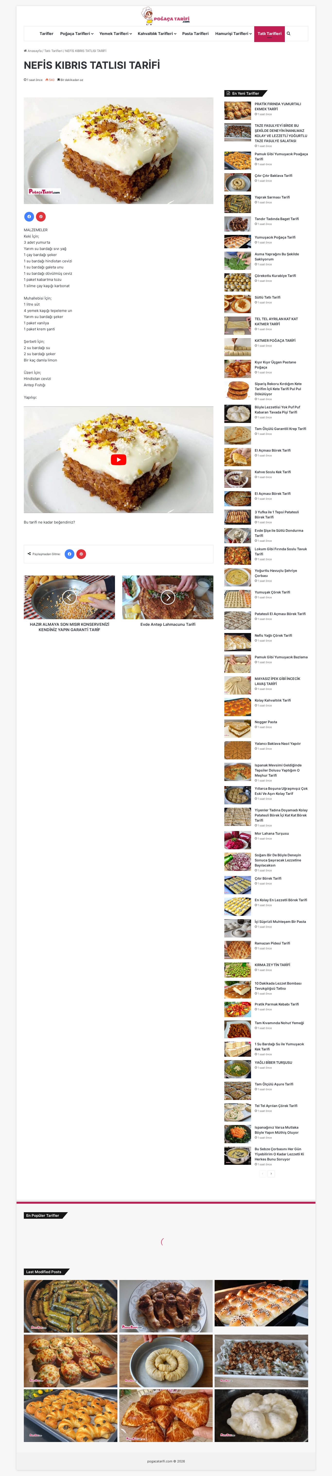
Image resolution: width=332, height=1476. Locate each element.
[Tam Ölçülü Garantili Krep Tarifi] (237, 435)
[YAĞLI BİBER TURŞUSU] (237, 1069)
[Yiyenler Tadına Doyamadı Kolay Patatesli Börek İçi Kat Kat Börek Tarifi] (237, 817)
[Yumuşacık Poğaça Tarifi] (237, 241)
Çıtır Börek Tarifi (268, 878)
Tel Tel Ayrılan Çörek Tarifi (276, 1106)
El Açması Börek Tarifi (273, 450)
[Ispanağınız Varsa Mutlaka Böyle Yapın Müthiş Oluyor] (237, 1134)
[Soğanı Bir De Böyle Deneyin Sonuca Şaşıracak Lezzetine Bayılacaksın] (237, 862)
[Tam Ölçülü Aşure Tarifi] (237, 1091)
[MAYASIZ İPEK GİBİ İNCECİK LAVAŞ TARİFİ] (237, 685)
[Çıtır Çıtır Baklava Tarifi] (237, 182)
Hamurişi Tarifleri (231, 33)
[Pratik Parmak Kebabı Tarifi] (237, 1009)
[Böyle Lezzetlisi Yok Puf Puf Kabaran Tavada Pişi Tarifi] (237, 414)
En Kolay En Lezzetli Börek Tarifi (281, 900)
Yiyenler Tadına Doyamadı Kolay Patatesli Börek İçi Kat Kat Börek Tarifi (281, 815)
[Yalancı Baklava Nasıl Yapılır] (237, 750)
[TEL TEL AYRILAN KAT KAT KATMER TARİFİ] (237, 326)
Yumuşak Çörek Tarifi (272, 592)
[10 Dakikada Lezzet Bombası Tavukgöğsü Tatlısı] (237, 989)
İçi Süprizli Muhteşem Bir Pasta (280, 921)
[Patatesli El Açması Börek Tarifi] (237, 620)
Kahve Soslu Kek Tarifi (273, 472)
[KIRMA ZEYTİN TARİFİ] (237, 970)
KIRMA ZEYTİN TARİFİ (272, 965)
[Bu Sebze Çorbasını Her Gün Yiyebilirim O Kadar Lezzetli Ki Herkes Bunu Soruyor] (237, 1156)
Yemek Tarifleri (113, 33)
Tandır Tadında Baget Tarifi (277, 219)
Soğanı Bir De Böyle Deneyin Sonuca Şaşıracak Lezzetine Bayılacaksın (278, 860)
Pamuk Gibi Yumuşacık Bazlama (281, 657)
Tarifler (46, 33)
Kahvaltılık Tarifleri (155, 33)
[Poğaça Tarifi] (166, 16)
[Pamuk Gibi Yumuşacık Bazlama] (237, 664)
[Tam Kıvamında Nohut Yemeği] (237, 1029)
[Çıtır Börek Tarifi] (237, 885)
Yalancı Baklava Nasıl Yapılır (278, 743)
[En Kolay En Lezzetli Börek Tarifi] (237, 907)
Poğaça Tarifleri (75, 33)
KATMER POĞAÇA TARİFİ (275, 340)
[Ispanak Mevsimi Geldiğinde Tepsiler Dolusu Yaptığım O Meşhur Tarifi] (237, 772)
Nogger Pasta (266, 722)
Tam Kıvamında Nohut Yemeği (279, 1023)
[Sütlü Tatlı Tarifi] (237, 304)
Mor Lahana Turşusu (272, 833)
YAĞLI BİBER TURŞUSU (273, 1062)
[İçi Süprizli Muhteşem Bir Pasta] (237, 928)
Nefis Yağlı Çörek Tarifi (273, 635)
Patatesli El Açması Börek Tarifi (280, 614)
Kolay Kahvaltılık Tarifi (273, 700)
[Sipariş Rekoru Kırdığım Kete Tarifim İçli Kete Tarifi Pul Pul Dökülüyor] (237, 390)
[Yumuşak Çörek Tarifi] (237, 599)
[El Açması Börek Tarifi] (237, 457)
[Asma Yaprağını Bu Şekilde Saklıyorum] (237, 261)
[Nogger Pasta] (237, 729)
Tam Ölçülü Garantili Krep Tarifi (280, 429)
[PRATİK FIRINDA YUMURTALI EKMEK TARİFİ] (237, 111)
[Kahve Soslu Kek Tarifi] (237, 479)
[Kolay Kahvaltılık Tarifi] (237, 707)
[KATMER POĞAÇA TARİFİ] (237, 347)
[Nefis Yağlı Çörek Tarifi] (237, 642)
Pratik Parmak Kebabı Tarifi (277, 1004)
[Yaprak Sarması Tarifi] (237, 204)
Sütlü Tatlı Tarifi (267, 297)
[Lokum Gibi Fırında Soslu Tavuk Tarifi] (237, 556)
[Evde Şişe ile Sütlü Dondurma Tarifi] (237, 535)
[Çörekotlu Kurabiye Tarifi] (237, 282)
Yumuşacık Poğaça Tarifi (275, 237)
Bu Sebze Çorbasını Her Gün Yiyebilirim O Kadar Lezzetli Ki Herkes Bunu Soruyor (279, 1154)
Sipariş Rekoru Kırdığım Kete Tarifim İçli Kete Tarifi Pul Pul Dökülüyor (278, 389)
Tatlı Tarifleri (269, 33)
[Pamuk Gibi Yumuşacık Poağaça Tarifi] (237, 161)
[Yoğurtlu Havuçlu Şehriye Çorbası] (237, 577)
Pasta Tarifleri (195, 33)
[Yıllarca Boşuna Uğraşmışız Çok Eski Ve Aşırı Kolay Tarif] (237, 795)
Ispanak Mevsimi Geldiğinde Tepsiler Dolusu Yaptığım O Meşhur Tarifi (278, 770)
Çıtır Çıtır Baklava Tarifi (273, 175)
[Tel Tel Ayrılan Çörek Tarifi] (237, 1112)
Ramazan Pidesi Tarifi (272, 943)
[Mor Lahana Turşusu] (237, 840)
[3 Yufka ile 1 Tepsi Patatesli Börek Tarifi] (237, 517)
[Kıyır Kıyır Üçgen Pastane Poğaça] (237, 369)
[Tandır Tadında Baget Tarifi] (237, 224)
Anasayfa (34, 51)
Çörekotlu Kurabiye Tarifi (275, 276)
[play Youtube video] (118, 459)
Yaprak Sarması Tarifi (272, 197)
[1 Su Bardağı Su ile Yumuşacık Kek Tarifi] (237, 1049)
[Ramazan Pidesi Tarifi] (237, 950)
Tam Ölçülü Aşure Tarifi (274, 1084)
